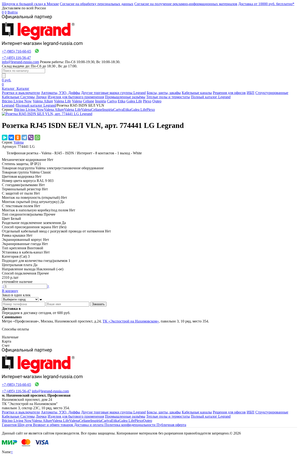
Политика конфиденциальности (130, 425)
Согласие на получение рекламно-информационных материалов (185, 4)
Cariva (112, 101)
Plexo (147, 101)
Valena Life (62, 101)
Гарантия (10, 425)
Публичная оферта (171, 425)
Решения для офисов (229, 93)
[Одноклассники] (18, 137)
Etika (121, 101)
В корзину (10, 291)
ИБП (250, 93)
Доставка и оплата (89, 425)
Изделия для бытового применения (76, 97)
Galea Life (134, 101)
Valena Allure (43, 101)
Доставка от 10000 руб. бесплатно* (266, 4)
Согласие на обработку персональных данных (96, 4)
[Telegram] (24, 137)
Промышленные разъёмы (125, 97)
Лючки (41, 97)
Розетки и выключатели (21, 93)
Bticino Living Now (17, 101)
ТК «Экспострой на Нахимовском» (131, 321)
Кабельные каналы (197, 93)
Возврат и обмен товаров (53, 425)
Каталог (9, 88)
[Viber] (31, 137)
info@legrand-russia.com (20, 62)
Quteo (156, 101)
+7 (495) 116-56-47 (16, 58)
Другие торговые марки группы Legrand (113, 93)
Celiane (88, 101)
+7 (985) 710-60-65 (16, 51)
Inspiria (100, 101)
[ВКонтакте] (11, 137)
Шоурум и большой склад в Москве (30, 4)
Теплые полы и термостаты (168, 97)
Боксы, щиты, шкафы (164, 93)
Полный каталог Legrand (211, 97)
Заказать (98, 304)
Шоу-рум (25, 425)
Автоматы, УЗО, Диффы (60, 93)
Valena (77, 101)
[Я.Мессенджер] (4, 137)
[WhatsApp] (37, 137)
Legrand (8, 105)
